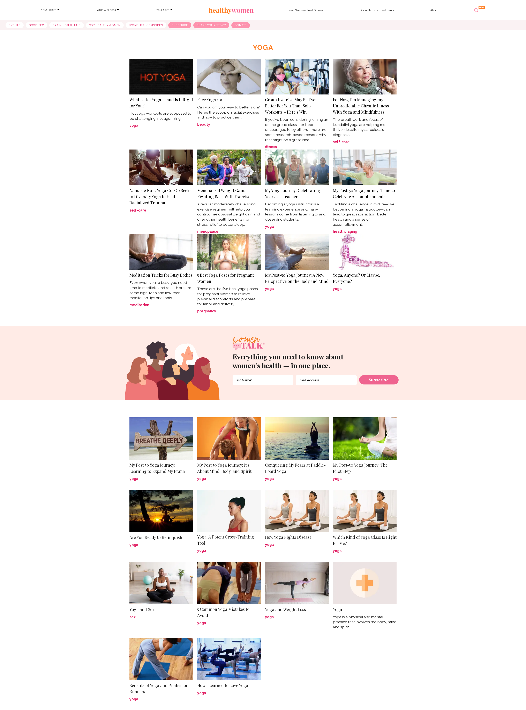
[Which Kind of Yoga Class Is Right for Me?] (365, 510)
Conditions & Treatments (377, 10)
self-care (341, 142)
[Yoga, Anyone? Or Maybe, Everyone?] (365, 252)
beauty (203, 124)
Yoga (337, 609)
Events (14, 25)
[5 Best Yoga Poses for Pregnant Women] (229, 252)
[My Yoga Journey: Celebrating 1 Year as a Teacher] (297, 167)
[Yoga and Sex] (161, 582)
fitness (271, 147)
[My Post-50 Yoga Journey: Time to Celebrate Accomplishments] (365, 167)
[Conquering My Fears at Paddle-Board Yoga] (297, 438)
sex (132, 617)
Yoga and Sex (141, 609)
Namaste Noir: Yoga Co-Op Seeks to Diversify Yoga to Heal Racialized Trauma (160, 196)
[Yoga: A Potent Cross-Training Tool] (229, 510)
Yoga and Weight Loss (285, 609)
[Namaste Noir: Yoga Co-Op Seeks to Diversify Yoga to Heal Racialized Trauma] (161, 167)
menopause (207, 231)
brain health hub (67, 25)
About (434, 10)
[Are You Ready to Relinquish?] (161, 510)
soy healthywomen (105, 25)
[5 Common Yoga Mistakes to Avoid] (229, 582)
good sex (36, 25)
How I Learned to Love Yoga (222, 685)
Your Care (162, 10)
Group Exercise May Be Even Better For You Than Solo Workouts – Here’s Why (291, 106)
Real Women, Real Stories (306, 10)
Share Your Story (211, 25)
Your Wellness (106, 10)
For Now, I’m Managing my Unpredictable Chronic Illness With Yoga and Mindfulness (361, 106)
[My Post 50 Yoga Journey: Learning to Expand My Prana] (161, 438)
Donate (241, 25)
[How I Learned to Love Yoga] (229, 659)
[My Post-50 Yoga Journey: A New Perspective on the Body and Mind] (297, 252)
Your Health (48, 10)
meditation (139, 305)
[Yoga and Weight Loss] (297, 582)
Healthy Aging (345, 231)
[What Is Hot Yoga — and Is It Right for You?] (161, 76)
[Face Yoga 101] (229, 76)
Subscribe (180, 25)
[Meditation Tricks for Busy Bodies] (161, 252)
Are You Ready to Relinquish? (156, 537)
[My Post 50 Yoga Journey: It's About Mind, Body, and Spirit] (229, 438)
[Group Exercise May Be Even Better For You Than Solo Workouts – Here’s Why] (297, 76)
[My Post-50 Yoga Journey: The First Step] (365, 438)
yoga (133, 125)
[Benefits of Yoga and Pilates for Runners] (161, 659)
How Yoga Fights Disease (288, 537)
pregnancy (206, 311)
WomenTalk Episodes (146, 25)
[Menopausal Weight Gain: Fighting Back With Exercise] (229, 167)
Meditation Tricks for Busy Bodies (161, 275)
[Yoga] (365, 582)
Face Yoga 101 (209, 99)
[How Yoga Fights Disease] (297, 510)
